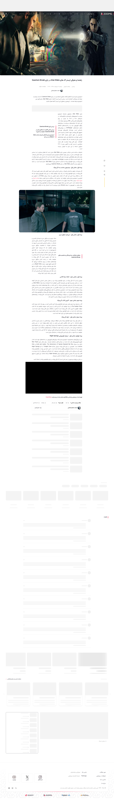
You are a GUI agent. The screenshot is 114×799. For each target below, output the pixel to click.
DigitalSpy (48, 397)
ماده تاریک (36, 178)
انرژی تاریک (79, 181)
